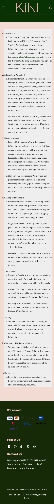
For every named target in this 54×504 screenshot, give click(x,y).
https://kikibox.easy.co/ (29, 57)
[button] (3, 8)
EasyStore (42, 489)
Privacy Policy (31, 495)
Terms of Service (16, 495)
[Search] (47, 17)
